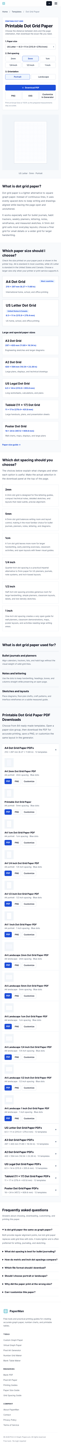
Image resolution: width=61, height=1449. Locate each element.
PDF (8, 781)
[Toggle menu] (56, 3)
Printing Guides (10, 1385)
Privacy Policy (9, 1420)
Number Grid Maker (12, 1355)
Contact (7, 1415)
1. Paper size (11, 41)
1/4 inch (13, 65)
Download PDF (30, 87)
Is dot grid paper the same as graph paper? (28, 1229)
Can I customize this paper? (20, 1292)
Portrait (17, 77)
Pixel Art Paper (10, 1380)
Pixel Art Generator (12, 1350)
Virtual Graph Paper (12, 1345)
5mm (30, 58)
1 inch (48, 65)
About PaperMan (11, 1409)
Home (5, 11)
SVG (30, 95)
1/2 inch (30, 65)
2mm (13, 58)
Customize (29, 781)
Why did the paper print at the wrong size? (28, 1284)
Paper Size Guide (11, 1390)
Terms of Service (11, 1425)
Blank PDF (8, 1375)
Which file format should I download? (25, 1267)
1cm (48, 58)
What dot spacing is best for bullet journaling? (30, 1251)
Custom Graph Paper (13, 1340)
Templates (17, 11)
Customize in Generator (48, 95)
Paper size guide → (11, 444)
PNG (13, 95)
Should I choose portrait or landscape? (26, 1275)
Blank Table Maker (12, 1360)
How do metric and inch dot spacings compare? (31, 1259)
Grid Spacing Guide (12, 1395)
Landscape (43, 77)
